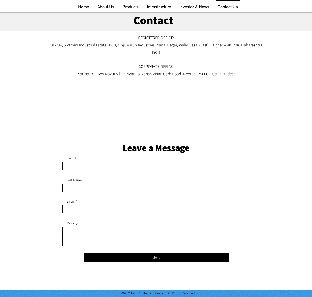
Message (72, 222)
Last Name (74, 180)
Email (70, 201)
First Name (74, 158)
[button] (105, 4)
